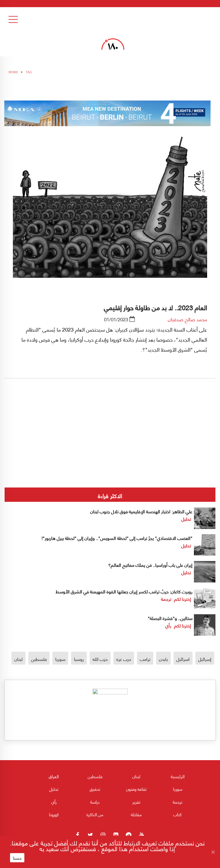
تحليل (186, 518)
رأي (168, 625)
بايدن (163, 659)
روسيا (79, 659)
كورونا (54, 814)
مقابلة (136, 814)
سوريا (60, 659)
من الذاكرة (95, 814)
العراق (54, 776)
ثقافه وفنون (136, 789)
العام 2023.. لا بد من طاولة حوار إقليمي (155, 307)
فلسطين (39, 659)
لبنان (18, 659)
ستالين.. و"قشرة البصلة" (170, 618)
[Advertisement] (110, 452)
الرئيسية (177, 776)
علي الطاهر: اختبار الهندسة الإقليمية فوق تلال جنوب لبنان (141, 511)
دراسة (95, 802)
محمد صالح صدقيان (187, 319)
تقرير (136, 802)
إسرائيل (204, 659)
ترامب (145, 659)
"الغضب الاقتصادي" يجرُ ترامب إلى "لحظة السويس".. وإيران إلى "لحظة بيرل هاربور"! (117, 538)
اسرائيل (183, 659)
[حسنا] (213, 852)
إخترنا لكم (182, 598)
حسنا (17, 858)
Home (13, 72)
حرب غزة (123, 659)
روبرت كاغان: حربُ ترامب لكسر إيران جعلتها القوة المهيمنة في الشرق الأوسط (124, 591)
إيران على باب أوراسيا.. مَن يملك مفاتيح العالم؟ (150, 564)
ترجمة (166, 598)
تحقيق (95, 789)
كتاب (177, 814)
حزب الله (100, 659)
